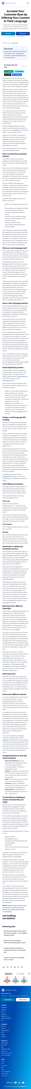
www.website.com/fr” (9, 380)
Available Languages (6, 1018)
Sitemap (3, 1036)
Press (2, 1032)
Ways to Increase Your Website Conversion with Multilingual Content (15, 941)
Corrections (4, 1075)
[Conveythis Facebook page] (15, 1082)
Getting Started (5, 1043)
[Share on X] (7, 967)
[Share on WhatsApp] (18, 967)
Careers (3, 1034)
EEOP (2, 1067)
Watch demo (22, 999)
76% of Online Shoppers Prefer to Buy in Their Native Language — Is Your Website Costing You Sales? (15, 933)
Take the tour (22, 33)
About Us (3, 1026)
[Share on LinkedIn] (14, 967)
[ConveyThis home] (8, 3)
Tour (2, 1020)
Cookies (3, 1069)
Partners (3, 1028)
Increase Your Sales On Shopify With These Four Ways (14, 958)
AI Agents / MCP (5, 1016)
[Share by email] (22, 967)
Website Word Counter (6, 1053)
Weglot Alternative (5, 1049)
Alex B (13, 43)
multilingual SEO (6, 476)
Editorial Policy (4, 1073)
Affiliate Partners (5, 1030)
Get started (8, 33)
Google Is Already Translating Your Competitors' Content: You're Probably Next (15, 950)
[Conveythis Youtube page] (23, 1082)
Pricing (3, 1012)
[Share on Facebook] (11, 967)
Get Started (8, 999)
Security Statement (5, 1071)
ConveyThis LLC (22, 1086)
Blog (16, 43)
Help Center (4, 1045)
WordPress (17, 130)
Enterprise (3, 1014)
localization (5, 740)
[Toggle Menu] (27, 3)
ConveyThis (10, 362)
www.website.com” (23, 376)
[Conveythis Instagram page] (19, 1082)
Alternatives (4, 1051)
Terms (2, 1063)
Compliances (4, 1065)
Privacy (3, 1061)
